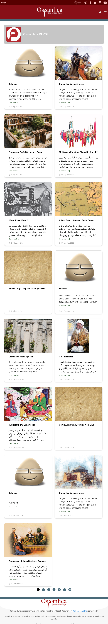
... (64, 590)
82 (70, 590)
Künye (3, 3)
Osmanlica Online (79, 611)
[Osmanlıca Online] (85, 2)
